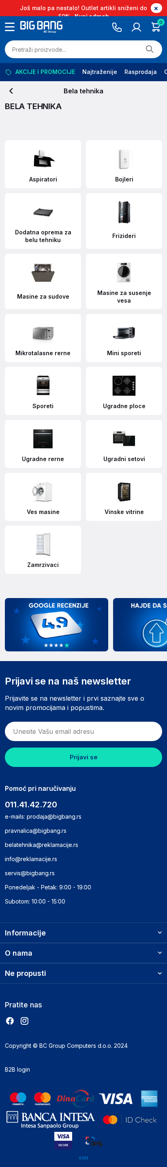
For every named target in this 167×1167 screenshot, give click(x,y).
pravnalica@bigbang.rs (35, 830)
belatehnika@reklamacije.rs (41, 844)
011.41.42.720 (31, 804)
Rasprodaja (140, 71)
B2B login (17, 1069)
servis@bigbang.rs (30, 873)
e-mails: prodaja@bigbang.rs (43, 816)
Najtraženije (99, 71)
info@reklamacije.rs (31, 858)
